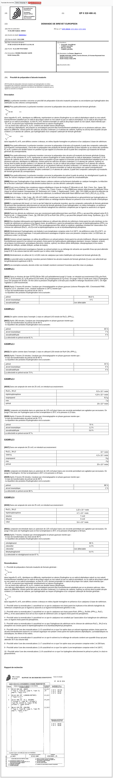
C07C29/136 (66, 29)
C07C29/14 (74, 29)
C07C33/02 (82, 29)
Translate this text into (7, 2)
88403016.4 (22, 35)
